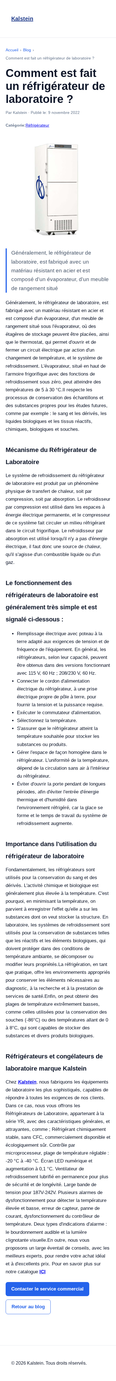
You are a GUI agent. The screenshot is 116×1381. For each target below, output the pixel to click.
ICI (42, 1271)
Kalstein (22, 19)
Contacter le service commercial (47, 1289)
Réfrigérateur (37, 125)
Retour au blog (28, 1306)
